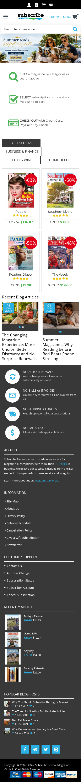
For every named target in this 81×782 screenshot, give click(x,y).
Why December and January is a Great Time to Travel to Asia (42, 729)
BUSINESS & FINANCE (21, 151)
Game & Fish (31, 633)
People (20, 212)
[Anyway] (13, 657)
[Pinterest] (56, 749)
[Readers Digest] (20, 253)
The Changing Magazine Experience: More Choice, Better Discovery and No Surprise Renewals (19, 347)
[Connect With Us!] (35, 749)
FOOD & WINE (21, 160)
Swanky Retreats (34, 668)
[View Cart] (75, 16)
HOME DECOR (60, 160)
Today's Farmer (33, 616)
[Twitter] (46, 749)
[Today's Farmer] (13, 622)
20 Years (61, 464)
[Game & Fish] (13, 639)
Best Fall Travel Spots (25, 720)
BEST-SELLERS (21, 143)
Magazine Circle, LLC (46, 480)
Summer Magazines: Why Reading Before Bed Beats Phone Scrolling (58, 349)
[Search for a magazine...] (75, 29)
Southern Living (60, 212)
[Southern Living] (60, 190)
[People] (20, 190)
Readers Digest (20, 274)
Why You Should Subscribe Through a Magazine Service (42, 702)
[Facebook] (25, 749)
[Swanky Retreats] (13, 674)
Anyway (29, 651)
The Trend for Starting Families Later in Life (38, 711)
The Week (60, 274)
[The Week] (60, 253)
